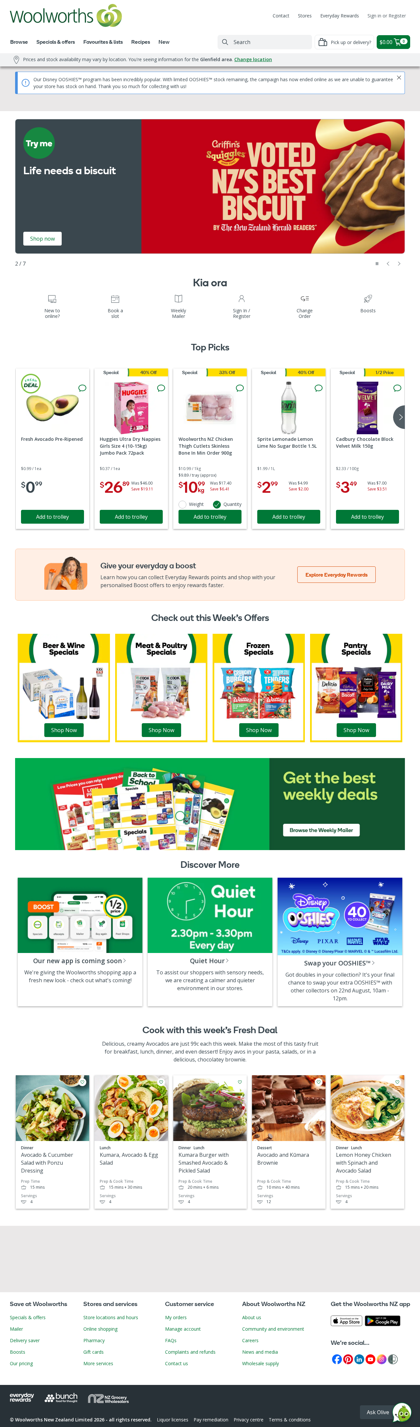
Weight (196, 504)
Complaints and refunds (190, 1352)
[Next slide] (399, 263)
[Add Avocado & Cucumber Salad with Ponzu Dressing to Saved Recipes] (82, 1082)
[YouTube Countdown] (370, 1359)
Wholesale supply (260, 1363)
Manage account (183, 1329)
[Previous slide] (388, 263)
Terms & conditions (290, 1419)
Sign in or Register (387, 15)
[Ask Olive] (402, 1414)
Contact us (176, 1363)
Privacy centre (248, 1419)
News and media (260, 1352)
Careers (250, 1340)
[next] (399, 417)
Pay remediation (211, 1419)
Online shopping (100, 1329)
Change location (253, 59)
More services (98, 1363)
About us (251, 1317)
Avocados (157, 1043)
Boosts (17, 1352)
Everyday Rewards (339, 15)
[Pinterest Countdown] (348, 1359)
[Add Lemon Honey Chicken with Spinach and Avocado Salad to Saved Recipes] (397, 1082)
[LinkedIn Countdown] (359, 1359)
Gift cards (93, 1352)
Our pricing (21, 1363)
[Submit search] (225, 42)
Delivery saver (25, 1340)
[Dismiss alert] (399, 77)
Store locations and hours (110, 1317)
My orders (176, 1317)
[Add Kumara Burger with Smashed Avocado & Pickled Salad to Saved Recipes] (240, 1082)
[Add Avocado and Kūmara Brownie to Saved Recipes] (319, 1082)
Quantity (232, 504)
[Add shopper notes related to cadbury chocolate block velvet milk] (397, 388)
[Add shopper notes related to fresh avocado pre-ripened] (82, 388)
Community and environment (273, 1329)
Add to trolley (52, 516)
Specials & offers (28, 1317)
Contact (281, 15)
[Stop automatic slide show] (377, 263)
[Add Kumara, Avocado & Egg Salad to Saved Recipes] (161, 1082)
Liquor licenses (172, 1419)
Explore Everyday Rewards (336, 574)
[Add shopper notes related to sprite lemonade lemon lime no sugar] (319, 388)
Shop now (42, 238)
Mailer (16, 1329)
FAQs (171, 1340)
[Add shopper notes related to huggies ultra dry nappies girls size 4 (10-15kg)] (161, 388)
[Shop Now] (64, 687)
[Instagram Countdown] (382, 1359)
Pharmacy (94, 1340)
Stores (305, 15)
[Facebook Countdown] (337, 1359)
